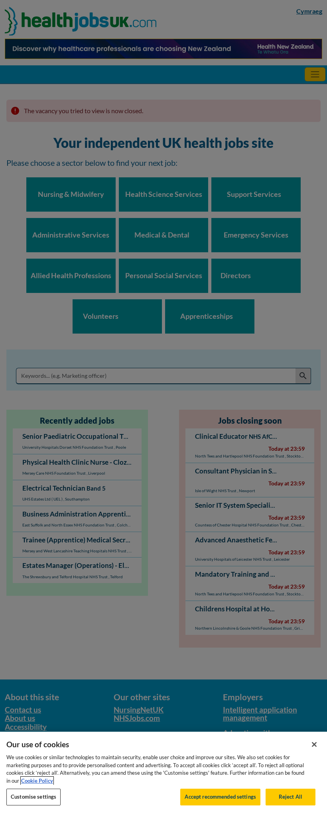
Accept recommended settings (220, 796)
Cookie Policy (37, 781)
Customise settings (33, 796)
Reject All (290, 796)
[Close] (314, 744)
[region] (163, 772)
